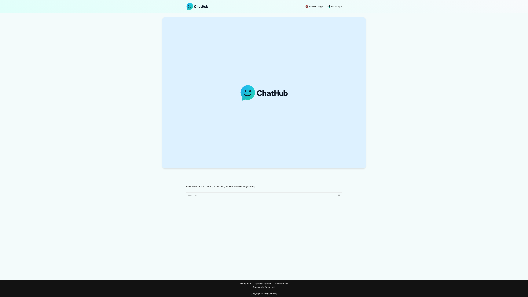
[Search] (339, 195)
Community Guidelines (264, 287)
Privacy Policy (281, 283)
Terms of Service (263, 283)
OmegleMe (245, 283)
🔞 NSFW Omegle (314, 6)
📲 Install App (334, 6)
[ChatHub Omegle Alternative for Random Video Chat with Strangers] (197, 6)
